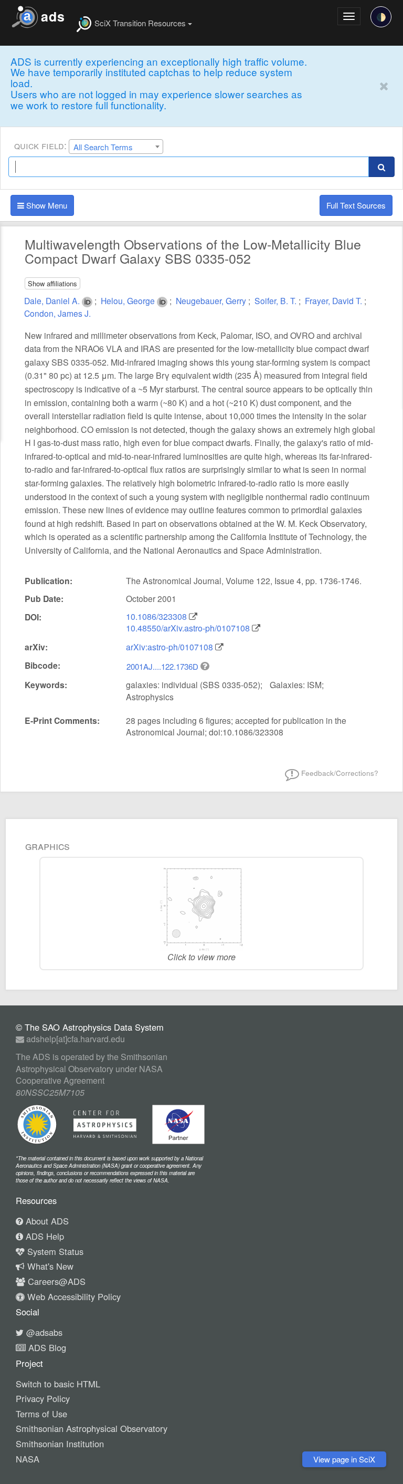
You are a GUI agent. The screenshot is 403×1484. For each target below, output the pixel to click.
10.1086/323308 (156, 616)
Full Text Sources (356, 205)
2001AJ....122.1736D (163, 666)
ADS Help (43, 1236)
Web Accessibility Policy (73, 1296)
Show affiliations (52, 283)
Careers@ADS (55, 1281)
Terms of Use (41, 1413)
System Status (54, 1251)
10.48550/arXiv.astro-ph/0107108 (188, 628)
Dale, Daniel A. (53, 300)
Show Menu (45, 205)
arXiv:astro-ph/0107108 (169, 646)
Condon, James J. (57, 313)
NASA (27, 1458)
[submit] (381, 167)
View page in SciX (344, 1459)
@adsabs (43, 1332)
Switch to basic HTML (58, 1383)
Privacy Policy (43, 1398)
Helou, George (129, 300)
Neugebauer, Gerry (212, 300)
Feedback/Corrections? (338, 773)
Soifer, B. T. (276, 300)
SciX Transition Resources (140, 22)
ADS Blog (46, 1347)
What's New (49, 1266)
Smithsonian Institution (60, 1443)
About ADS (46, 1221)
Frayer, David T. (334, 300)
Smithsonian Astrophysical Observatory (91, 1428)
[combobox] (116, 146)
